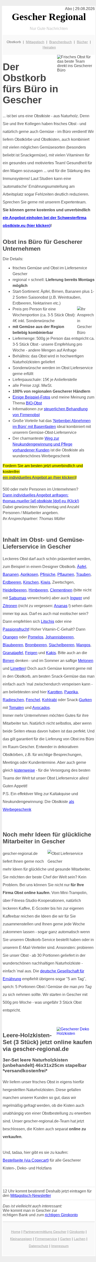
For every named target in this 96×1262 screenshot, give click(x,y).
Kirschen (31, 582)
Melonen (85, 661)
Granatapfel (13, 653)
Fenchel (33, 700)
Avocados (41, 708)
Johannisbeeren (59, 637)
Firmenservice (46, 1239)
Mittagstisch (35, 42)
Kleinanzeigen (21, 1239)
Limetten (17, 668)
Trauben (83, 574)
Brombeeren (36, 645)
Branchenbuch (60, 42)
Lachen (79, 1239)
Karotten (55, 692)
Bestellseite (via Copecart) (26, 1160)
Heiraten (49, 47)
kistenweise (24, 770)
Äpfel (81, 567)
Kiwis (45, 582)
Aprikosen (29, 574)
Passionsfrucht (16, 629)
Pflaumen (65, 574)
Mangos (83, 645)
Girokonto (77, 1232)
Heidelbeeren (15, 590)
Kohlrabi (49, 700)
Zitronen (10, 606)
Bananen (11, 574)
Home (15, 1232)
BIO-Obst (34, 403)
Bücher (82, 42)
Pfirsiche (47, 574)
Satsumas (17, 598)
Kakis (51, 653)
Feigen (31, 653)
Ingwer (76, 598)
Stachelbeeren (61, 645)
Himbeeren (38, 590)
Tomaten (16, 708)
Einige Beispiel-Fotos (31, 397)
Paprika (71, 692)
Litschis (47, 621)
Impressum (60, 1246)
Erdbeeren (12, 582)
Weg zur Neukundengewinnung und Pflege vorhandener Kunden (42, 444)
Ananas (60, 606)
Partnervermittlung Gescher (44, 1232)
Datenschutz (38, 1246)
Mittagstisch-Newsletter (30, 1195)
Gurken (85, 700)
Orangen (10, 637)
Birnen (8, 661)
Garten (65, 1239)
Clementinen (61, 590)
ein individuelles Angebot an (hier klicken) (39, 477)
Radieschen (13, 700)
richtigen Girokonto (61, 1215)
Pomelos (35, 637)
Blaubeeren (13, 645)
